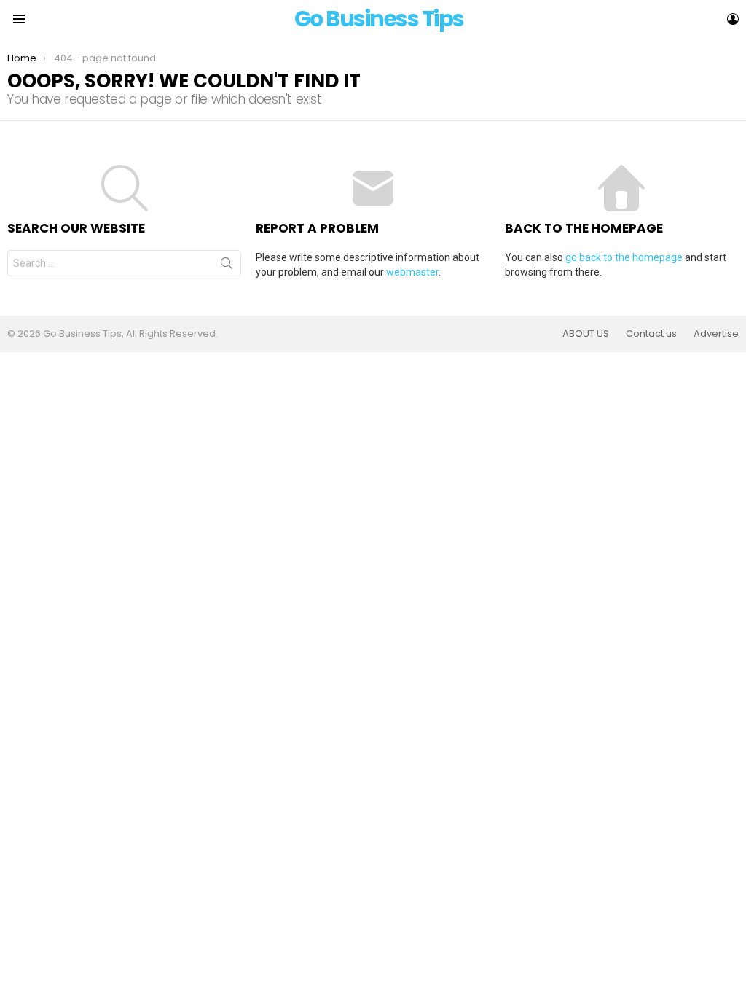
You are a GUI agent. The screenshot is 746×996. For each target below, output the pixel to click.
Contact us (651, 334)
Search (226, 266)
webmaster (412, 272)
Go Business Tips (379, 18)
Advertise (716, 334)
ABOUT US (585, 334)
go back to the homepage (624, 257)
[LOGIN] (733, 19)
